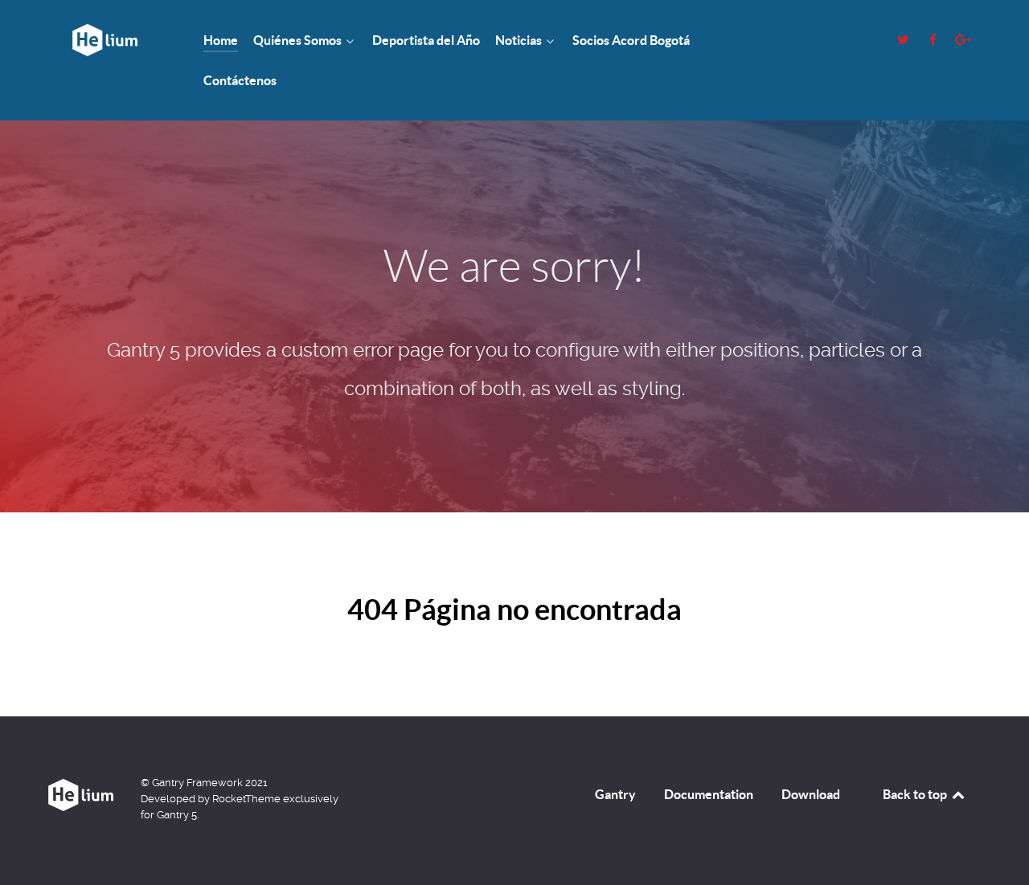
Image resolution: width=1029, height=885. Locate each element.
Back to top (916, 794)
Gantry (615, 794)
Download (810, 794)
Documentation (708, 794)
